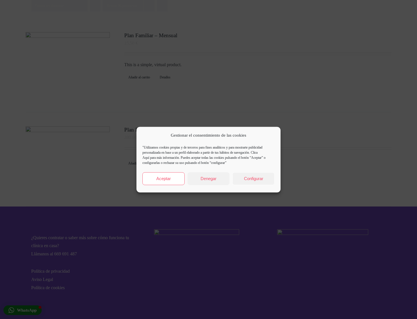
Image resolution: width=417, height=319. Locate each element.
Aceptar (163, 178)
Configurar (253, 178)
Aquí (145, 157)
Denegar (208, 178)
